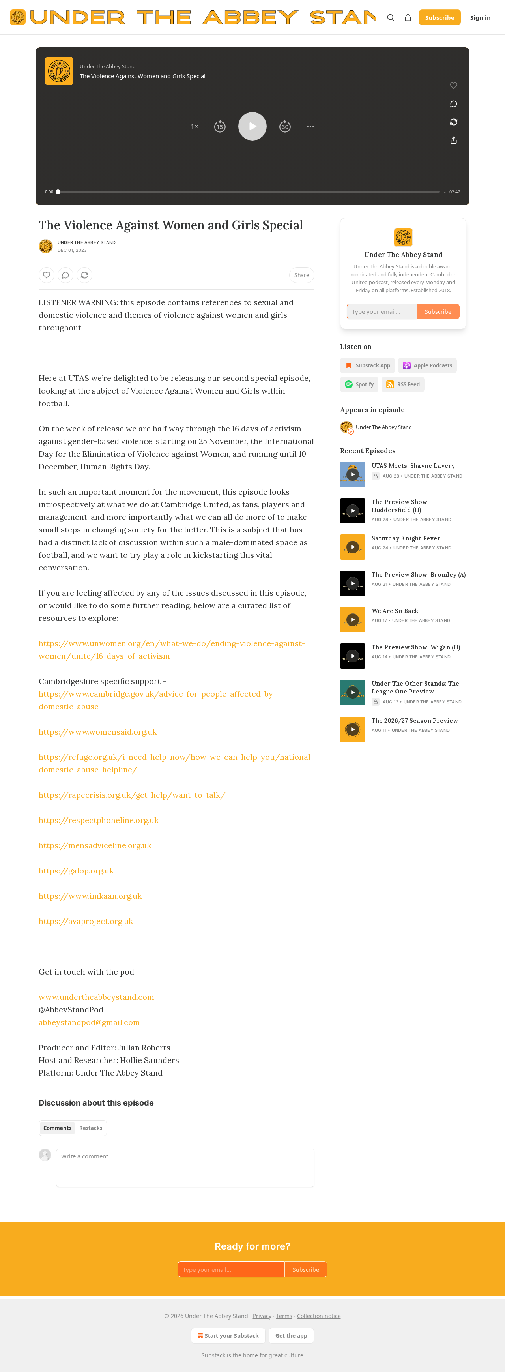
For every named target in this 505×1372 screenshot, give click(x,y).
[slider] (249, 192)
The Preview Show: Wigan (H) (416, 647)
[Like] (46, 275)
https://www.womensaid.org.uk (98, 732)
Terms (284, 1316)
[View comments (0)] (453, 103)
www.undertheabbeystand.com (96, 997)
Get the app (291, 1335)
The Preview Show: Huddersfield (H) (400, 506)
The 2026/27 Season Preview (415, 720)
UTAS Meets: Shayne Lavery (413, 465)
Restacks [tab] (90, 1128)
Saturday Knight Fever (406, 538)
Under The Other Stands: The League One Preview (415, 687)
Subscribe (439, 17)
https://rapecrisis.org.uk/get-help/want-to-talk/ (132, 795)
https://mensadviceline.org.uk (95, 845)
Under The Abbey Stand (87, 242)
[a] (352, 474)
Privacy (262, 1316)
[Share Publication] (408, 17)
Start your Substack (232, 1335)
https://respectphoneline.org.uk (99, 820)
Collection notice (319, 1316)
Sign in (480, 17)
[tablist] (73, 1128)
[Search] (390, 17)
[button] (194, 126)
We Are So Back (395, 611)
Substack (213, 1355)
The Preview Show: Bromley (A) (419, 574)
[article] (403, 474)
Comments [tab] (57, 1128)
